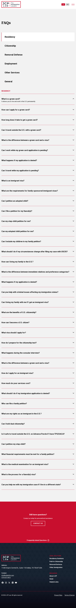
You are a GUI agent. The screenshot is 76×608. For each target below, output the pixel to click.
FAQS (51, 579)
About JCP (53, 576)
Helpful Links (54, 582)
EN (63, 4)
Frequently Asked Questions (37, 540)
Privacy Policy (58, 595)
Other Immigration (55, 567)
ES (67, 4)
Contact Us (38, 523)
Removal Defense (55, 564)
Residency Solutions (56, 558)
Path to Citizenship (56, 561)
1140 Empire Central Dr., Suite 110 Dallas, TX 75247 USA (21, 568)
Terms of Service (70, 595)
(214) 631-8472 (6, 577)
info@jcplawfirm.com (7, 575)
